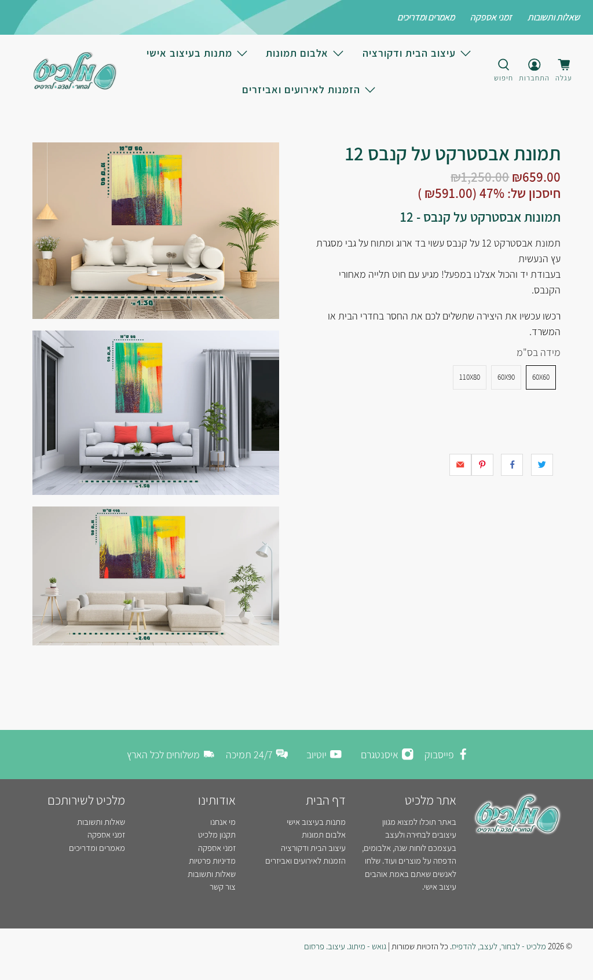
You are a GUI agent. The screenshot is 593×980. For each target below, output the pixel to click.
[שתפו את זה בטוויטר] (542, 465)
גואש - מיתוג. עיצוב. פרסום (345, 946)
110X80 (469, 377)
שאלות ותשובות (554, 17)
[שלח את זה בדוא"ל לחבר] (460, 465)
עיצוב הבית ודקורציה (409, 53)
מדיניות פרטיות (212, 860)
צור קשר (223, 886)
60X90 (506, 377)
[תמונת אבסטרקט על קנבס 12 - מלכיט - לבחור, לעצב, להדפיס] (155, 230)
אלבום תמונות (297, 53)
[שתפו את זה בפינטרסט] (482, 465)
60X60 (541, 377)
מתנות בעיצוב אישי (189, 53)
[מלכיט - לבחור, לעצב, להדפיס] (74, 71)
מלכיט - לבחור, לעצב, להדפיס (499, 946)
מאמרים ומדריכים (426, 17)
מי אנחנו (223, 821)
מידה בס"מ (539, 352)
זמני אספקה (491, 17)
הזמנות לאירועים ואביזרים (301, 89)
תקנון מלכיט (217, 834)
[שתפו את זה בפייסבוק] (512, 465)
